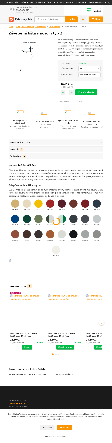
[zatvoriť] (108, 2)
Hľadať (71, 19)
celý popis (90, 55)
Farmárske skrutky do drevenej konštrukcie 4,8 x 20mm (61, 334)
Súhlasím (64, 427)
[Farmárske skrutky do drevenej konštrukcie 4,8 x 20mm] (65, 311)
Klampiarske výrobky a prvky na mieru (31, 27)
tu (66, 436)
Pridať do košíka (86, 92)
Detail (27, 347)
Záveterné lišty (54, 27)
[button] (53, 354)
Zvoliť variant (65, 347)
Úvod (11, 27)
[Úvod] (20, 19)
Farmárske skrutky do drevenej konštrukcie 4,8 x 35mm (23, 334)
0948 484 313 (22, 10)
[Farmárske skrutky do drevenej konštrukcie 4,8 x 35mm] (27, 311)
